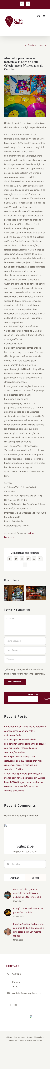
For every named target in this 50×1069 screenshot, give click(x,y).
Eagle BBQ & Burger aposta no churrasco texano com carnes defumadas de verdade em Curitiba (24, 786)
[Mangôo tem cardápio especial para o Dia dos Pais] (7, 911)
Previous (32, 45)
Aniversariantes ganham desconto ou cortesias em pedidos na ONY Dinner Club (27, 893)
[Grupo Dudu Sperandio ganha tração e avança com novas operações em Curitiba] (36, 593)
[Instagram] (15, 1005)
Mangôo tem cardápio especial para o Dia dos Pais (28, 910)
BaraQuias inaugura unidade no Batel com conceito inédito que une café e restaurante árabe (25, 731)
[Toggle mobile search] (38, 16)
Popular (14, 877)
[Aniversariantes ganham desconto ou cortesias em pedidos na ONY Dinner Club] (7, 893)
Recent (35, 877)
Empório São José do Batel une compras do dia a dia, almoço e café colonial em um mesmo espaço (28, 930)
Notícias (30, 533)
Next (41, 45)
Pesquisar (33, 694)
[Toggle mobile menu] (44, 16)
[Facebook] (11, 1005)
